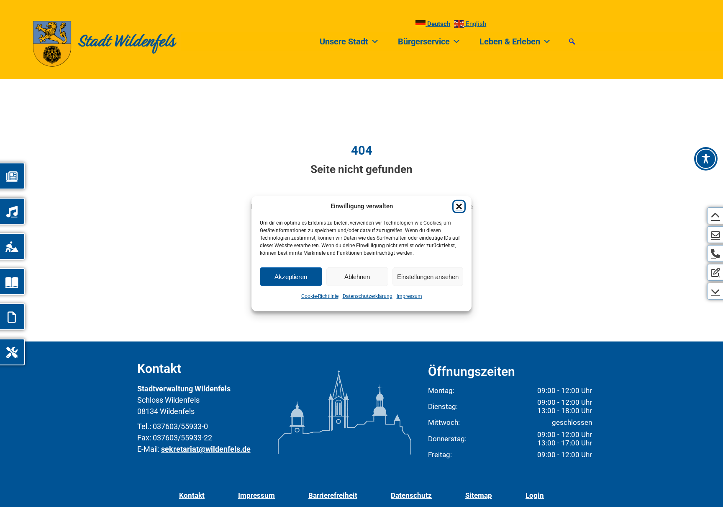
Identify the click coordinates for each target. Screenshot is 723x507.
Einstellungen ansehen (428, 276)
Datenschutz (411, 495)
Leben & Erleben (509, 41)
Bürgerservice (424, 41)
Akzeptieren (290, 276)
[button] (459, 206)
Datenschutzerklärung (367, 296)
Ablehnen (357, 276)
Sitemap (478, 495)
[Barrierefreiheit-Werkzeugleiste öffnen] (706, 159)
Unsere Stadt (344, 41)
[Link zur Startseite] (88, 42)
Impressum (409, 296)
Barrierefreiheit (332, 495)
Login (535, 495)
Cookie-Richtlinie (319, 296)
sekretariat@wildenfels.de (206, 449)
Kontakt (192, 495)
